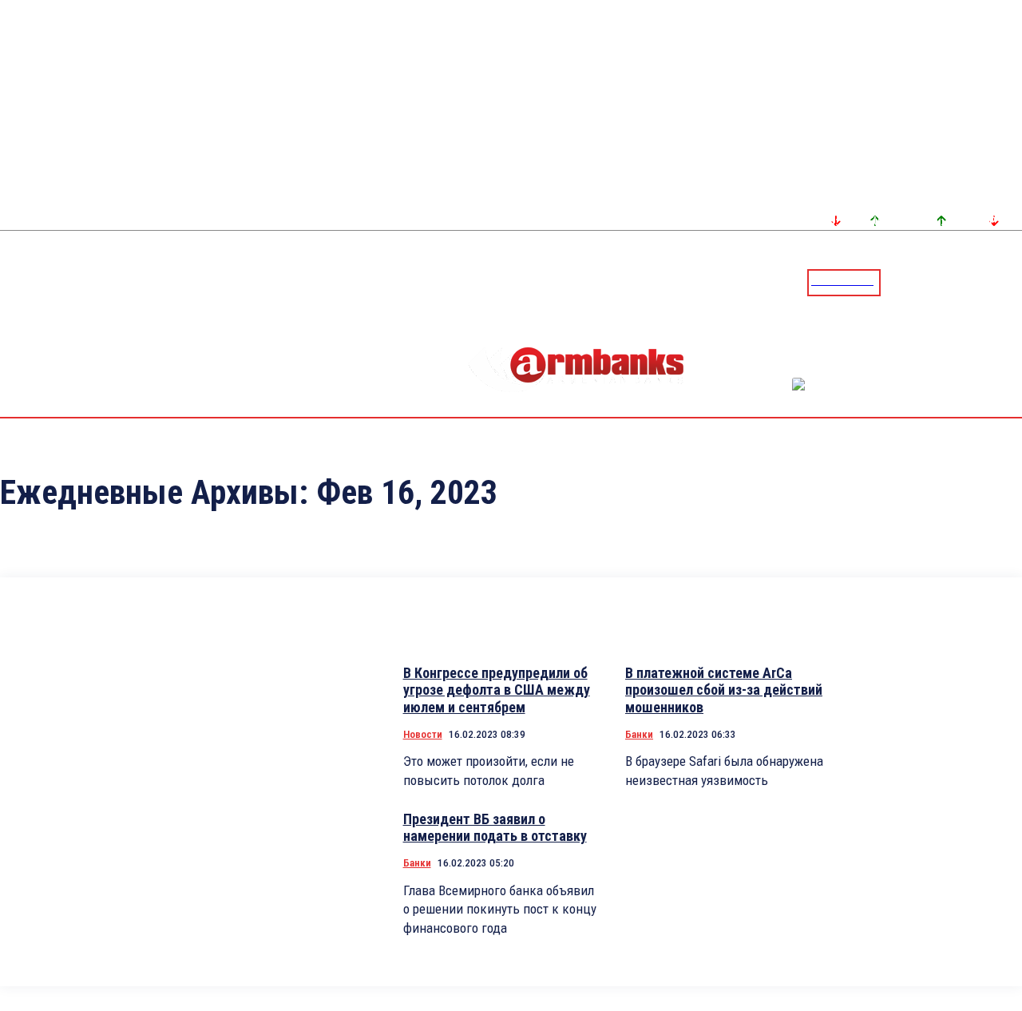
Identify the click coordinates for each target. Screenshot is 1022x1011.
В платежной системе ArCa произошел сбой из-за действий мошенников (723, 690)
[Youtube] (992, 281)
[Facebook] (954, 281)
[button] (896, 281)
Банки (639, 734)
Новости (422, 734)
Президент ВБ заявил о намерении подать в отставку (495, 828)
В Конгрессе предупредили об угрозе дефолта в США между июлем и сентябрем (496, 690)
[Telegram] (973, 281)
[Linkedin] (1011, 281)
